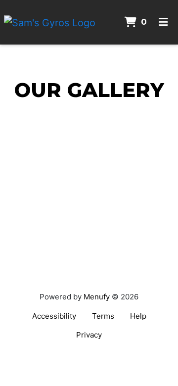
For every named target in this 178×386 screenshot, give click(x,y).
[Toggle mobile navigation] (163, 22)
